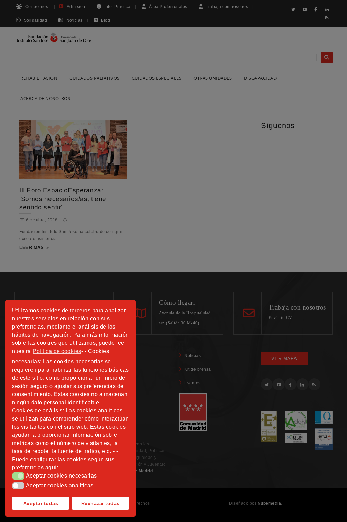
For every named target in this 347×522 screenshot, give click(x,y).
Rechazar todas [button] (100, 503)
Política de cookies (57, 351)
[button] (18, 476)
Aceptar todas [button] (40, 503)
